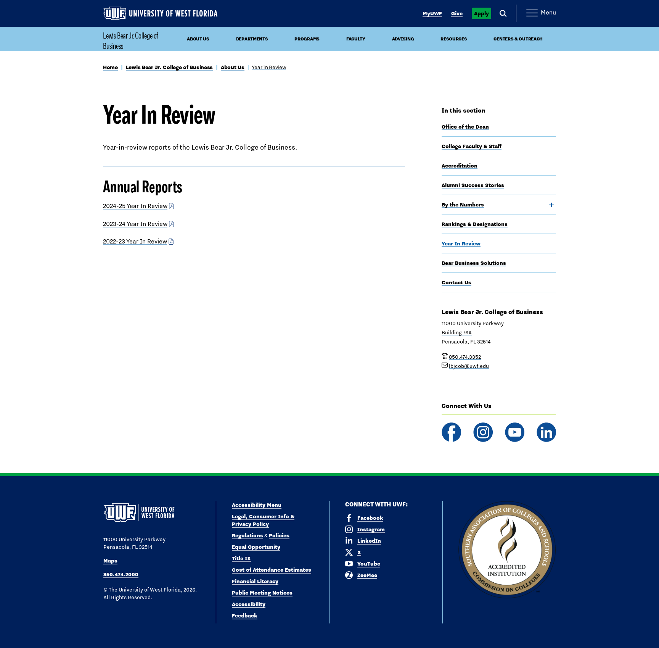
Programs (307, 39)
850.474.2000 (120, 574)
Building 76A (457, 332)
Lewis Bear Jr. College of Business (130, 40)
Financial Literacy (255, 581)
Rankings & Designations (475, 224)
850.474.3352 (465, 357)
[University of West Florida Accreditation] (507, 550)
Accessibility (248, 604)
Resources (453, 39)
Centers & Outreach (518, 39)
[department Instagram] (483, 432)
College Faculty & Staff (471, 146)
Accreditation (459, 165)
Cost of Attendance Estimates (271, 569)
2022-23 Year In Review (135, 241)
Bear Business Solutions (474, 263)
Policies (279, 535)
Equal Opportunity (256, 546)
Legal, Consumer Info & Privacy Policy (263, 520)
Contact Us (456, 282)
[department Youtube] (514, 432)
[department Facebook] (451, 432)
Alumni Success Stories (473, 185)
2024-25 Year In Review (135, 206)
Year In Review (269, 67)
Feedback (244, 615)
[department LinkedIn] (546, 432)
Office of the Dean (465, 126)
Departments (252, 39)
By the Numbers (463, 204)
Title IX (241, 558)
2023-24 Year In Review (135, 223)
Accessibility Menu (256, 504)
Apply (481, 13)
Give (457, 13)
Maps (110, 560)
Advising (403, 39)
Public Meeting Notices (262, 592)
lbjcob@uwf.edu (469, 366)
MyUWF (432, 13)
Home (110, 67)
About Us (198, 39)
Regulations (247, 535)
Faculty (355, 39)
